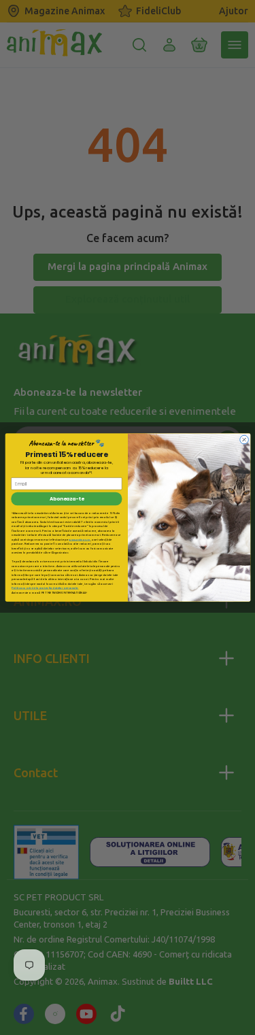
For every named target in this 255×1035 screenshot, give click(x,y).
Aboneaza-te (66, 499)
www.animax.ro (79, 539)
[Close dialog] (243, 439)
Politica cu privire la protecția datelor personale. (45, 588)
